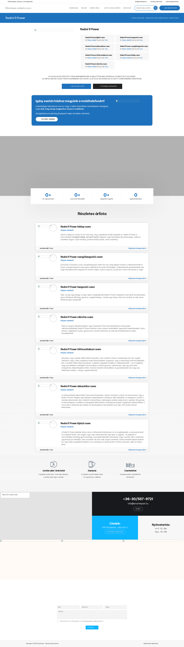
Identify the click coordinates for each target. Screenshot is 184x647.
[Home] (129, 18)
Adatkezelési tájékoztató (92, 621)
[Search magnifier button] (155, 8)
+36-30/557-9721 (138, 499)
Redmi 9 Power (173, 18)
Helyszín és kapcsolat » (137, 248)
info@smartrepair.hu (138, 503)
